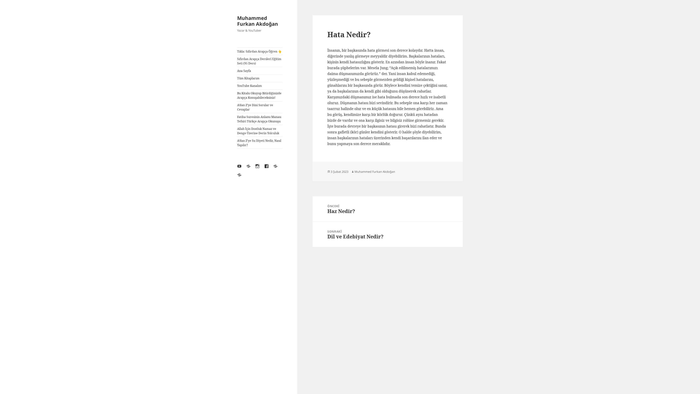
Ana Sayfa (244, 71)
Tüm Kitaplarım (248, 78)
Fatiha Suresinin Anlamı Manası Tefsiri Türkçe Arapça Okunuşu (259, 119)
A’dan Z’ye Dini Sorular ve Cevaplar (255, 107)
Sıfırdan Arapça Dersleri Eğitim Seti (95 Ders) (259, 61)
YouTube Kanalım (249, 86)
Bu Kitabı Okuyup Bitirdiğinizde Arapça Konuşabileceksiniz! (259, 95)
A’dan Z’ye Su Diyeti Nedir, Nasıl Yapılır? (259, 143)
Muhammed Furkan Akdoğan (257, 21)
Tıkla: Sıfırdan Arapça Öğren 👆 (259, 51)
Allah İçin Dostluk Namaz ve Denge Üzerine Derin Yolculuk (258, 131)
